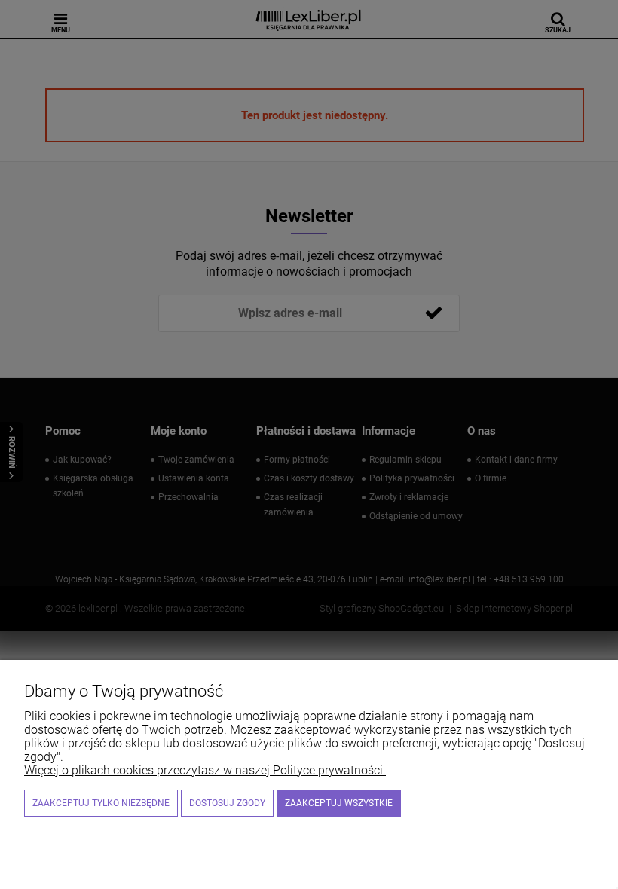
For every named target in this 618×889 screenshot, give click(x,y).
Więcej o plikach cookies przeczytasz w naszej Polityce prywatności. (205, 770)
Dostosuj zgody (227, 803)
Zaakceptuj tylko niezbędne (101, 803)
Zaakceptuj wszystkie (339, 803)
